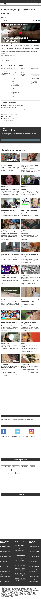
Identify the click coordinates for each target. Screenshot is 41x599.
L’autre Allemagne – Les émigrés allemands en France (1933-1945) (34, 579)
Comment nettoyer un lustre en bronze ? (20, 563)
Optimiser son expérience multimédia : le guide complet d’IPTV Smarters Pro (20, 573)
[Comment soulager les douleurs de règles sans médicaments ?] (10, 224)
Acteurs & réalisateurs (33, 571)
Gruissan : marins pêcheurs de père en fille (6, 556)
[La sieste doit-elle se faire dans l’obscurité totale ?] (30, 224)
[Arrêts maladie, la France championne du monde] (10, 203)
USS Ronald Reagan (6, 466)
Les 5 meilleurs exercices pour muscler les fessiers (20, 580)
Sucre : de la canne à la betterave (19, 560)
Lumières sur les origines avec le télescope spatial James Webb (6, 569)
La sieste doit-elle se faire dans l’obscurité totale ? (29, 232)
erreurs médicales (6, 60)
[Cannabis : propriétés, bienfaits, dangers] (30, 359)
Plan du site (12, 596)
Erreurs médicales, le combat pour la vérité (10, 107)
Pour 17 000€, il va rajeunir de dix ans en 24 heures (10, 345)
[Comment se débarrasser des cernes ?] (30, 337)
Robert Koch (19, 473)
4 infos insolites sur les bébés (7, 120)
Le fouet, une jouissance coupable (5, 559)
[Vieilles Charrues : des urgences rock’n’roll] (10, 315)
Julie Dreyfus (16, 466)
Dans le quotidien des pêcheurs (4, 581)
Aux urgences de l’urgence (7, 116)
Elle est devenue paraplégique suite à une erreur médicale (13, 105)
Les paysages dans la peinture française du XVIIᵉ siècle (34, 574)
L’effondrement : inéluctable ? (34, 576)
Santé (6, 17)
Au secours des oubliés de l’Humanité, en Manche (34, 566)
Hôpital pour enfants (6, 165)
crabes (3, 473)
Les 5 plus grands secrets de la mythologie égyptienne (20, 550)
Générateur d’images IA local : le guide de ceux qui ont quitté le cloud (20, 558)
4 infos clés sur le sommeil (7, 122)
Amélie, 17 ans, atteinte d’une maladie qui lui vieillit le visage (29, 211)
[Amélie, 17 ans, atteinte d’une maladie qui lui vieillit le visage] (30, 203)
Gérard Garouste (30, 469)
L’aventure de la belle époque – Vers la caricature (34, 564)
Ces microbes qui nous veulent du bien (33, 559)
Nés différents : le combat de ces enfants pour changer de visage (10, 188)
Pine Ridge (14, 469)
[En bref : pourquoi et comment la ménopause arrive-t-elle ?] (30, 292)
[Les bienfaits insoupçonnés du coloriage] (30, 247)
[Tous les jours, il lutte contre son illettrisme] (10, 247)
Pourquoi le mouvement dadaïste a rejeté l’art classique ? (19, 545)
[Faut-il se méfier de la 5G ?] (10, 269)
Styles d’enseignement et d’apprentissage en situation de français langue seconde (34, 554)
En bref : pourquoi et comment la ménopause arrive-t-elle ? (30, 300)
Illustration (10, 473)
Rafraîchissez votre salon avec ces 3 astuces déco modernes (19, 568)
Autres (2, 17)
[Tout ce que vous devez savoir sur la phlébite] (30, 158)
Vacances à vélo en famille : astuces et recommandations (20, 575)
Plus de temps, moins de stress (10, 299)
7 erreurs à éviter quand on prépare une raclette (20, 555)
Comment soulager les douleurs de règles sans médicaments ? (10, 232)
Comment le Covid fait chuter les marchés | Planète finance (6, 564)
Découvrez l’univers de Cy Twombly (34, 561)
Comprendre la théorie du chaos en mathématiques (19, 578)
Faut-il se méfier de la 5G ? (8, 277)
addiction (33, 466)
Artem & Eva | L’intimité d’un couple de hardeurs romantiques (5, 576)
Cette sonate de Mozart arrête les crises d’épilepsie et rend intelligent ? (10, 368)
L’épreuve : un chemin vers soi (8, 118)
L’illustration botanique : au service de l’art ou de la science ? (34, 569)
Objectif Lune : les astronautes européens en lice (6, 574)
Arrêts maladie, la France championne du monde (8, 211)
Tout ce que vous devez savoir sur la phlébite (20, 565)
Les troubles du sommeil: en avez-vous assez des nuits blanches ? (14, 112)
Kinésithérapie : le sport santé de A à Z (9, 114)
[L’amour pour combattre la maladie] (30, 180)
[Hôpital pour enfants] (10, 158)
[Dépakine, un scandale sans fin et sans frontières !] (30, 269)
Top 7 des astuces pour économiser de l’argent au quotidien (20, 570)
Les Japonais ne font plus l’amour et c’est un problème (5, 549)
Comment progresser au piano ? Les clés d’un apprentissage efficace (20, 553)
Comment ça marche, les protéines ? (5, 571)
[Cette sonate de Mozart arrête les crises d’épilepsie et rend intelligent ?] (10, 359)
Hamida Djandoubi (5, 469)
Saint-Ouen (21, 469)
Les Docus (7, 596)
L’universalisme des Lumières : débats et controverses (34, 546)
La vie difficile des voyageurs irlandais (5, 554)
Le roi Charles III (3, 561)
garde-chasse (25, 466)
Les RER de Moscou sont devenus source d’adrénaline (5, 551)
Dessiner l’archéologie (33, 581)
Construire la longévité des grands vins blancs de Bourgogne (34, 551)
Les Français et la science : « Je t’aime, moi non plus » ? (34, 556)
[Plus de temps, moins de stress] (10, 292)
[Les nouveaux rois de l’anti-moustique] (30, 315)
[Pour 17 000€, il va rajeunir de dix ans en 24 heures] (10, 337)
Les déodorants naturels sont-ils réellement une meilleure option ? (14, 109)
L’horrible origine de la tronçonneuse (19, 548)
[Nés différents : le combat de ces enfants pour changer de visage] (10, 180)
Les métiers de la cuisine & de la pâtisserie (34, 549)
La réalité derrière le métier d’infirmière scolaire (5, 546)
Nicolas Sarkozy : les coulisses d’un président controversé (5, 579)
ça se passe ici (30, 419)
